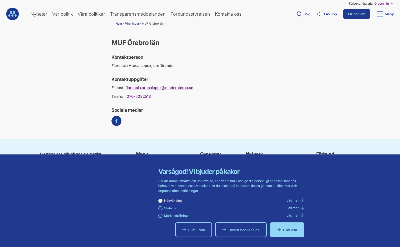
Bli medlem (356, 14)
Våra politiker (91, 14)
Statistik (170, 208)
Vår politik (62, 14)
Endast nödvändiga (244, 229)
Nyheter (38, 14)
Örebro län (381, 3)
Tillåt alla (289, 229)
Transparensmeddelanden (138, 14)
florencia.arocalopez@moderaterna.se (159, 87)
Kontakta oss (228, 14)
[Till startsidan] (12, 14)
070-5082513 (139, 96)
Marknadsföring (176, 216)
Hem (119, 23)
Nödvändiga (173, 201)
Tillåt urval (196, 229)
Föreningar (132, 23)
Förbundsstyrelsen (190, 14)
